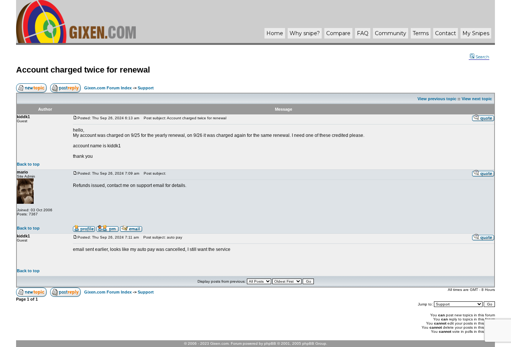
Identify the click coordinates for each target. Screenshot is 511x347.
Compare (338, 33)
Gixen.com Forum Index (108, 88)
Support (146, 88)
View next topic (477, 98)
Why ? (305, 33)
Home (274, 33)
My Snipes (475, 33)
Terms (421, 33)
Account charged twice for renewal (83, 69)
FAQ (362, 33)
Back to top (28, 164)
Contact (445, 33)
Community (390, 33)
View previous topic (436, 98)
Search (482, 56)
